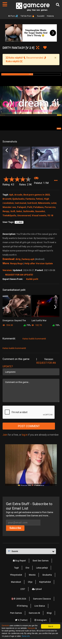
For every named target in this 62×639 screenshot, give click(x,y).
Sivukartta (47, 575)
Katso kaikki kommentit (34, 338)
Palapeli (21, 207)
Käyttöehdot (45, 582)
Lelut (53, 203)
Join (5, 434)
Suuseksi (40, 211)
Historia (50, 16)
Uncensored (24, 215)
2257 (22, 589)
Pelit (29, 207)
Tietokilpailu (9, 215)
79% (28, 325)
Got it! (50, 626)
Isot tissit (32, 203)
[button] (55, 180)
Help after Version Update (38, 263)
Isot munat (20, 203)
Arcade (18, 194)
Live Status (39, 606)
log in (25, 434)
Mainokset (16, 582)
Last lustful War (39, 320)
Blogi (49, 613)
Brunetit (7, 199)
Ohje (30, 582)
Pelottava (38, 207)
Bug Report (20, 560)
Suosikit (40, 16)
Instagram (41, 620)
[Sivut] (5, 4)
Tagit (16, 568)
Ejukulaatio (18, 199)
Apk (11, 194)
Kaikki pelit (32, 279)
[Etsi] (57, 4)
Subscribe (15, 528)
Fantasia (30, 199)
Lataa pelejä (42, 568)
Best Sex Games (41, 560)
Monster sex (9, 207)
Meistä (32, 575)
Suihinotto (28, 211)
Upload (38, 589)
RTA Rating (22, 606)
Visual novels (39, 215)
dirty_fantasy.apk (25, 259)
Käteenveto (44, 203)
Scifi (12, 211)
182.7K (38, 325)
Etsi (27, 568)
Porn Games (16, 613)
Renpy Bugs (16, 263)
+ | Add (19, 222)
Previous (7, 150)
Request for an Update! (19, 274)
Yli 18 (50, 215)
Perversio (50, 207)
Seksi (19, 211)
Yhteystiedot (16, 575)
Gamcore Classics (42, 599)
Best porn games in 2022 (36, 194)
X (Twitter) (22, 620)
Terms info (26, 636)
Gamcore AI (34, 613)
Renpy (6, 211)
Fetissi (39, 199)
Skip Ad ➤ (58, 128)
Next (55, 150)
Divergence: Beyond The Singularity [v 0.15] (14, 320)
